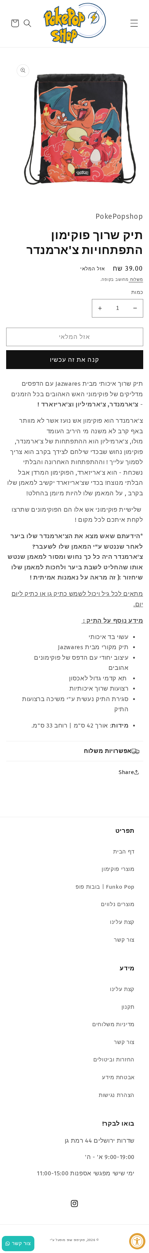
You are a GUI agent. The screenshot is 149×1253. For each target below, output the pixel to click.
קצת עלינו (122, 922)
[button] (134, 23)
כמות (137, 292)
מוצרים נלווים (118, 904)
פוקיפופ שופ (76, 1240)
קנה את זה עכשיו (74, 359)
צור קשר (124, 940)
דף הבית (124, 851)
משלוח (136, 279)
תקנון (128, 1007)
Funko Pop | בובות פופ (105, 887)
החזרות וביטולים (114, 1059)
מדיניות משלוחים (113, 1024)
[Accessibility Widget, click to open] (137, 1241)
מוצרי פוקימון (118, 869)
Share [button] (126, 772)
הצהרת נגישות (117, 1095)
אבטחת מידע (118, 1077)
